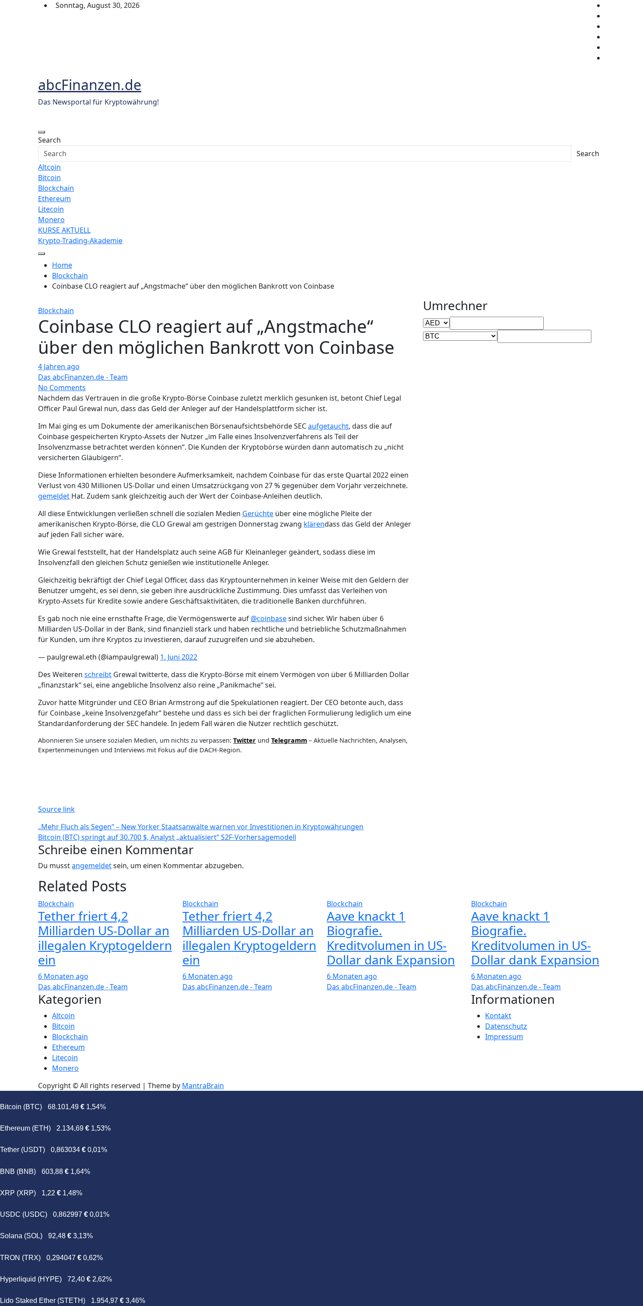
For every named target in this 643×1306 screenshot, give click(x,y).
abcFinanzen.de (89, 84)
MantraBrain (203, 1085)
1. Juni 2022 (178, 657)
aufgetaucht (328, 426)
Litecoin (51, 209)
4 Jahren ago (59, 366)
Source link (56, 809)
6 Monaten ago (63, 976)
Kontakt (498, 1015)
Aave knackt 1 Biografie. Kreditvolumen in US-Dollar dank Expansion (391, 938)
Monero (51, 219)
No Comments (62, 387)
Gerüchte (257, 513)
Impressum (504, 1036)
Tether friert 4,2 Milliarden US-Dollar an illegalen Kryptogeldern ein (105, 938)
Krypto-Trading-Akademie (80, 240)
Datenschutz (506, 1026)
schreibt (98, 674)
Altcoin (49, 167)
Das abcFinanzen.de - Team (83, 377)
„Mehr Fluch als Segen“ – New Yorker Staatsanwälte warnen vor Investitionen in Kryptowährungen (200, 826)
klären (314, 524)
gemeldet (54, 496)
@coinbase (269, 618)
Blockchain (56, 188)
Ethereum (54, 198)
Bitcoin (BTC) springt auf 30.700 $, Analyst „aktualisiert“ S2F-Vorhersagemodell (167, 837)
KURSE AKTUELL (64, 230)
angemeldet (92, 865)
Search (49, 140)
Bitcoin (49, 177)
